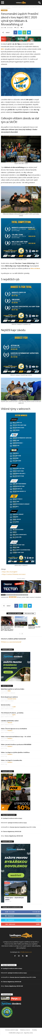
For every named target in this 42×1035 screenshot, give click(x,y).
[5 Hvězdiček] (16, 597)
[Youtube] (27, 956)
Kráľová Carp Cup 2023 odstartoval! (34, 627)
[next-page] (22, 634)
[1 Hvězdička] (9, 597)
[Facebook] (15, 32)
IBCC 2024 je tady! (19, 627)
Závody (25, 594)
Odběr (38, 924)
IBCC (2, 49)
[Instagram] (19, 956)
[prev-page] (20, 634)
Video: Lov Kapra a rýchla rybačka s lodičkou (15, 752)
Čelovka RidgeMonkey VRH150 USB (12, 831)
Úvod (2, 7)
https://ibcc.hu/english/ (9, 572)
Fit (5, 27)
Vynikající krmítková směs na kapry (12, 818)
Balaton (9, 594)
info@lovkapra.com (26, 952)
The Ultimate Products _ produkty (12, 713)
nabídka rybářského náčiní (9, 721)
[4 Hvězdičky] (14, 597)
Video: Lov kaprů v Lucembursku (11, 760)
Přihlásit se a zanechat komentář (11, 642)
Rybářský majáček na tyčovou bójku (12, 689)
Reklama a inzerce (25, 1030)
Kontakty (34, 1030)
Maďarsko (19, 594)
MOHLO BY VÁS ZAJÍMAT (15, 613)
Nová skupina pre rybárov (9, 697)
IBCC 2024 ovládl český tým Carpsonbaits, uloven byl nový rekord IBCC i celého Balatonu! (7, 628)
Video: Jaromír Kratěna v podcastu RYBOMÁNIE (16, 744)
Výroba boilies (5, 705)
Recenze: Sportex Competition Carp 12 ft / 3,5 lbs (23, 827)
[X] (20, 32)
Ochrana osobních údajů (11, 1030)
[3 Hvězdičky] (12, 597)
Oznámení (7, 7)
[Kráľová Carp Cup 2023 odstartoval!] (34, 621)
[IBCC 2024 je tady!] (21, 621)
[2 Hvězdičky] (11, 597)
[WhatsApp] (24, 32)
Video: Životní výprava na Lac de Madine (14, 728)
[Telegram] (29, 32)
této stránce (35, 268)
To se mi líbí (36, 912)
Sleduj (38, 916)
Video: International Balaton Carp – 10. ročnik (16, 736)
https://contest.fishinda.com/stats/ (14, 574)
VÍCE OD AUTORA (29, 613)
